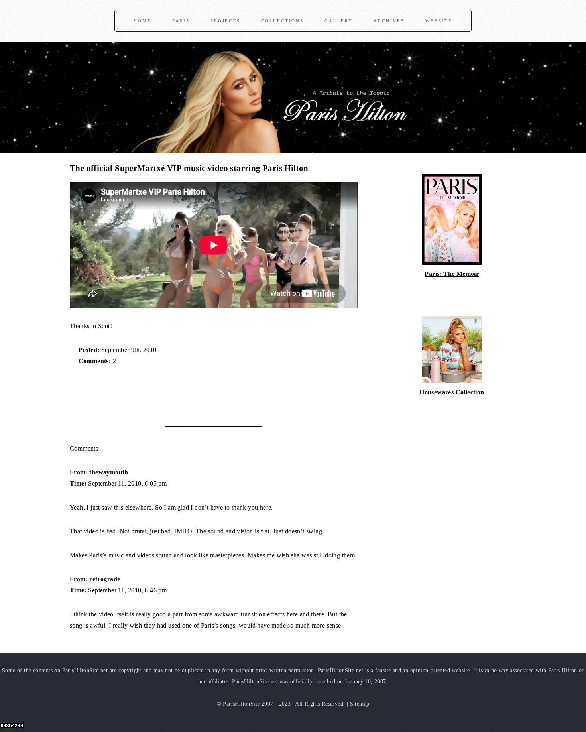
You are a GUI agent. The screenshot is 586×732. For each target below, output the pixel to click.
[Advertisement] (163, 391)
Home (142, 20)
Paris (181, 20)
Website (438, 20)
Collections (282, 20)
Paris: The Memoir (452, 273)
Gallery (338, 20)
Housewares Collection (451, 392)
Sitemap (360, 704)
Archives (389, 20)
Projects (225, 20)
